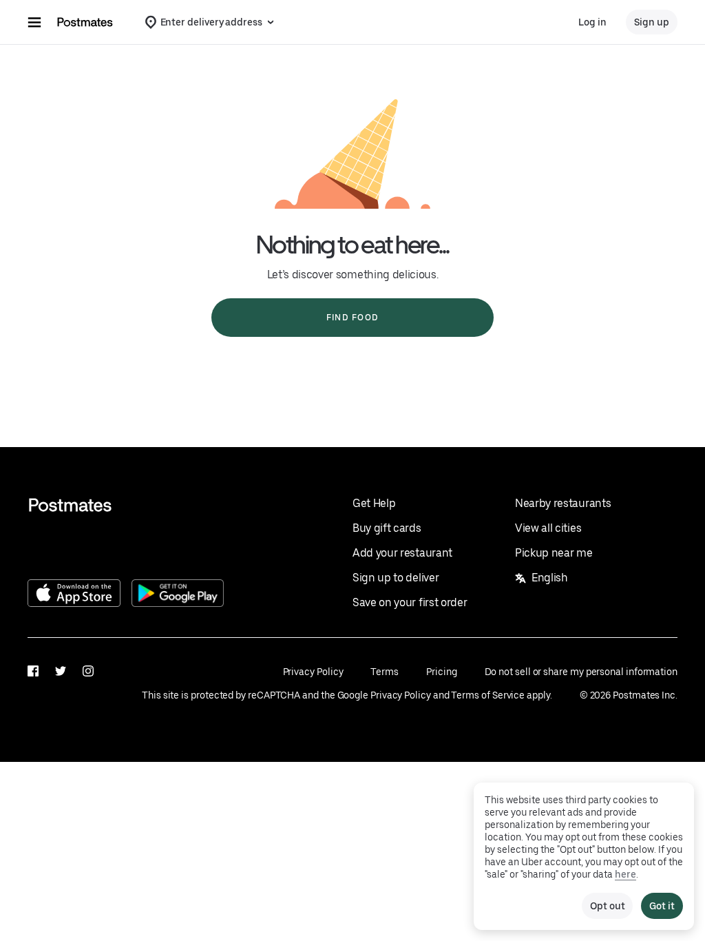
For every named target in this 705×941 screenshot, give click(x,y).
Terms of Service (488, 695)
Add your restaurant (402, 552)
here (625, 874)
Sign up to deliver (395, 577)
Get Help (373, 503)
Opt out (607, 905)
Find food (352, 317)
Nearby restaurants (563, 503)
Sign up (651, 22)
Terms (384, 671)
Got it (662, 905)
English (550, 577)
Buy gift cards (386, 528)
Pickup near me (554, 552)
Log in (592, 22)
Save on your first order (409, 602)
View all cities (548, 528)
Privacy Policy (313, 671)
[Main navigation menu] (34, 22)
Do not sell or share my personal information (581, 671)
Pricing (441, 671)
